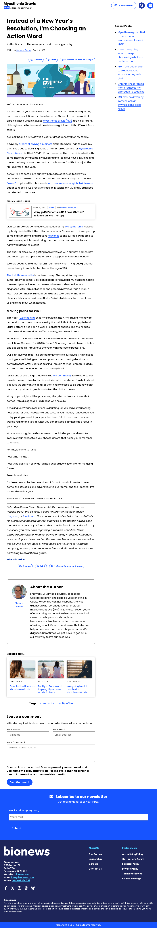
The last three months (20, 275)
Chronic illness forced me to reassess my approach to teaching (131, 87)
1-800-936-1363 (21, 880)
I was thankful (27, 318)
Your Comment (16, 742)
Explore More (130, 848)
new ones (53, 236)
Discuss (37, 59)
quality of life (65, 703)
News (51, 207)
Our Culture (96, 854)
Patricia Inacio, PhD (69, 207)
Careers (93, 863)
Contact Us (95, 868)
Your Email (59, 729)
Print (53, 59)
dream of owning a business (35, 144)
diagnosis (13, 516)
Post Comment (19, 782)
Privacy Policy (130, 868)
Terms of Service (132, 873)
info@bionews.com (22, 877)
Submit (16, 828)
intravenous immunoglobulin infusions (70, 183)
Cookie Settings (131, 878)
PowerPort (13, 183)
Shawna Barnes (23, 50)
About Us (94, 848)
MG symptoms (74, 226)
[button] (123, 5)
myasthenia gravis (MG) (57, 121)
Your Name (13, 729)
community (47, 703)
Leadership (95, 859)
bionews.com (22, 874)
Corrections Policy (133, 859)
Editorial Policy (130, 863)
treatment (29, 516)
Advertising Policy (132, 854)
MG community (62, 375)
